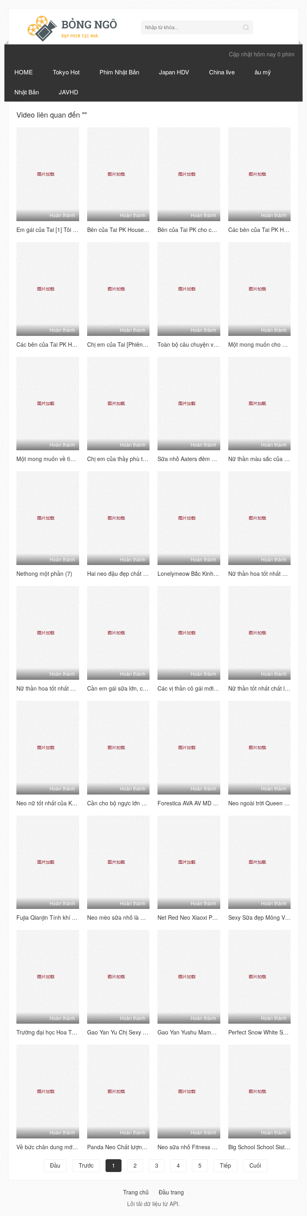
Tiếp (225, 1165)
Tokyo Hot (66, 72)
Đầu (55, 1165)
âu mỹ (263, 72)
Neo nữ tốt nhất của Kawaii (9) (55, 803)
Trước (86, 1165)
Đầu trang (171, 1192)
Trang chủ (136, 1192)
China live (222, 72)
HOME (23, 72)
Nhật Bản (26, 92)
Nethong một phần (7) (44, 573)
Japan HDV (174, 72)
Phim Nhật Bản (119, 72)
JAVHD (68, 92)
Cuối (255, 1165)
